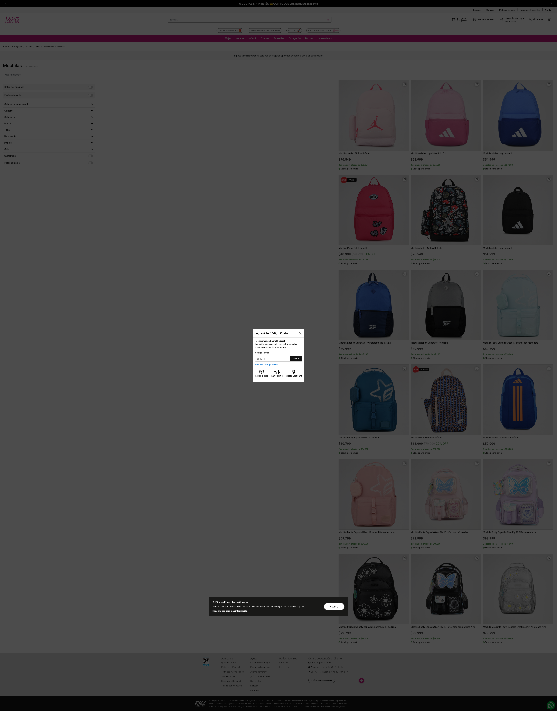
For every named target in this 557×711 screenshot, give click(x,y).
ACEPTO (334, 606)
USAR (296, 358)
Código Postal (262, 353)
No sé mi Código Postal (266, 364)
